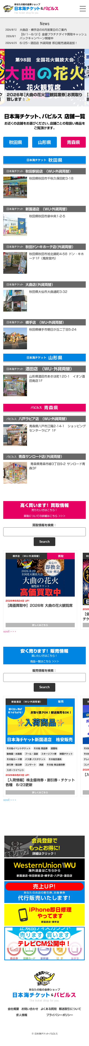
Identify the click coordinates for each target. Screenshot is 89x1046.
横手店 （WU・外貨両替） (26, 556)
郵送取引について (70, 1009)
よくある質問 (49, 1009)
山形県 (44, 142)
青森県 (73, 142)
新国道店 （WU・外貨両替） (26, 702)
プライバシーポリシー (59, 1015)
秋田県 (15, 142)
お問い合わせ (29, 1009)
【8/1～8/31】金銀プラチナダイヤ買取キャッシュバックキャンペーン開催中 (53, 36)
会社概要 (13, 1009)
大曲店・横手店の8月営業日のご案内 (43, 30)
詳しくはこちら (40, 625)
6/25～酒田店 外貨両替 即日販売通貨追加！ (49, 43)
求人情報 (21, 1015)
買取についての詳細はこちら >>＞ (44, 516)
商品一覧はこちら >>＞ (44, 661)
